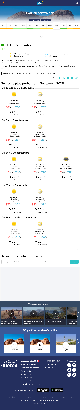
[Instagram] (74, 370)
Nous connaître (26, 374)
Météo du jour (8, 73)
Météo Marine (50, 364)
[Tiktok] (74, 375)
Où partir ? (46, 20)
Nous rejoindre (26, 377)
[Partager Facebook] (59, 78)
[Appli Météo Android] (57, 390)
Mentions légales (11, 397)
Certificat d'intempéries (30, 368)
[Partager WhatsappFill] (72, 78)
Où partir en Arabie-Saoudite (46, 73)
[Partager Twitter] (64, 78)
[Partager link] (76, 78)
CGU (19, 397)
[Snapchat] (69, 370)
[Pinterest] (69, 375)
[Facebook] (69, 365)
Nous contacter (26, 381)
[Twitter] (74, 365)
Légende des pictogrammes (32, 384)
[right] (78, 314)
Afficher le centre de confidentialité (48, 400)
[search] (77, 2)
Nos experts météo (28, 364)
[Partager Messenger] (68, 78)
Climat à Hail (34, 20)
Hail (14, 7)
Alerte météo (26, 371)
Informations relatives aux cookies (46, 397)
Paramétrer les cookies (29, 400)
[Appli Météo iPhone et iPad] (43, 390)
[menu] (3, 2)
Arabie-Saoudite (8, 7)
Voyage (2, 7)
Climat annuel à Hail (24, 73)
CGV (23, 397)
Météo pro (49, 368)
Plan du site (30, 397)
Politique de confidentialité (66, 397)
